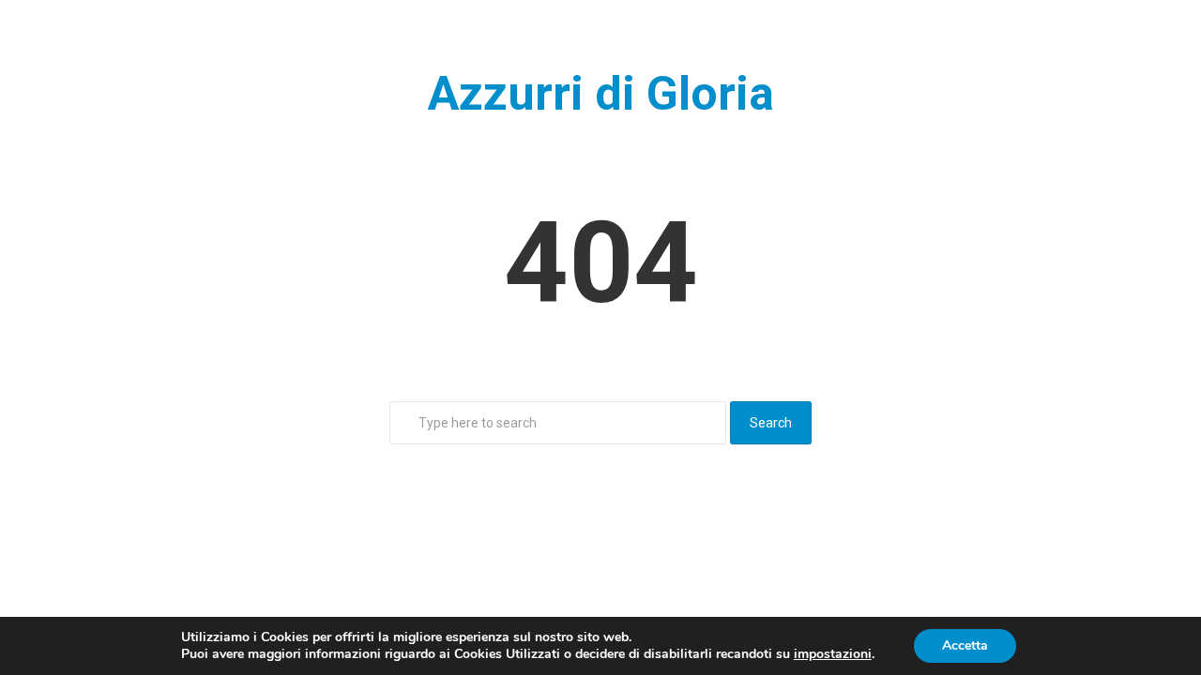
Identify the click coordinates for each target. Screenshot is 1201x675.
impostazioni (833, 654)
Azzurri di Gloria (601, 94)
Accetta (965, 645)
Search (771, 422)
